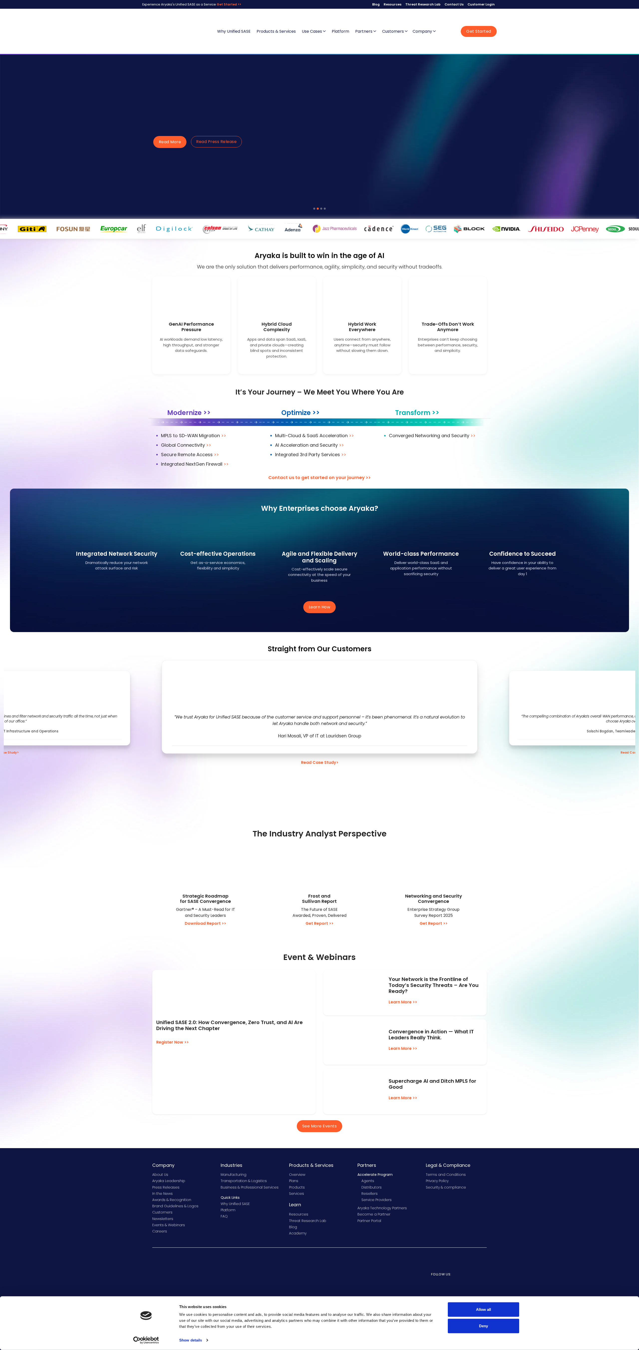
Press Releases (165, 1187)
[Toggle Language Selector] (452, 31)
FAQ (224, 1216)
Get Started (478, 31)
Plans (293, 1180)
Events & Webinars (168, 1224)
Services (296, 1193)
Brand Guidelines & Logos (175, 1206)
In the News (162, 1193)
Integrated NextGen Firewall (195, 464)
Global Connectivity (186, 445)
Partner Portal (369, 1220)
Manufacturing (233, 1174)
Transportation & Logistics (244, 1180)
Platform (340, 31)
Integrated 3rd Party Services (310, 454)
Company (423, 31)
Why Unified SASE (234, 31)
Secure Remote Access (190, 454)
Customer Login (481, 4)
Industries (231, 1165)
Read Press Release (216, 141)
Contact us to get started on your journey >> (319, 477)
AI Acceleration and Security (309, 445)
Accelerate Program (375, 1174)
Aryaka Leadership (168, 1180)
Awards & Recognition (171, 1199)
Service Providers (376, 1199)
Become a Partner (373, 1214)
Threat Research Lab (423, 4)
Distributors (371, 1187)
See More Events (319, 1126)
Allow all (483, 1309)
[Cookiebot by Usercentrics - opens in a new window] (146, 1340)
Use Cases (312, 31)
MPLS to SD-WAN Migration (193, 435)
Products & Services (276, 31)
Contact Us (454, 4)
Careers (159, 1231)
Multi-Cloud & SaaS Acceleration (314, 435)
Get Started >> (229, 4)
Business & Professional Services (250, 1187)
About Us (160, 1174)
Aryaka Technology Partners (382, 1208)
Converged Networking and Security (432, 435)
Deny (483, 1326)
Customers (393, 31)
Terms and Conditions (446, 1174)
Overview (297, 1174)
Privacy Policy (437, 1180)
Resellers (369, 1193)
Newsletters (162, 1218)
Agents (367, 1180)
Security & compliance (446, 1187)
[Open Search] (443, 31)
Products (297, 1187)
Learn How (319, 607)
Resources (392, 4)
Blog (376, 4)
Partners (364, 31)
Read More (170, 142)
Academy (298, 1233)
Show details (190, 1340)
